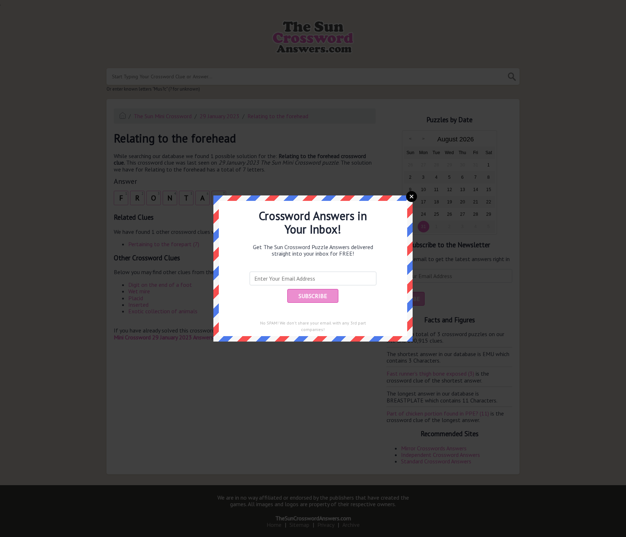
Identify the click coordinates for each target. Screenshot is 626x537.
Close (411, 196)
